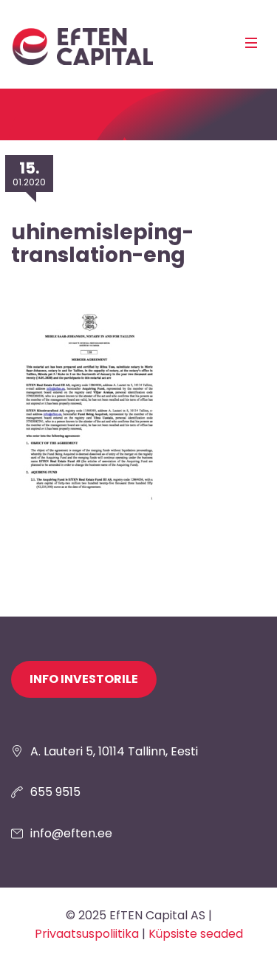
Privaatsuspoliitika (87, 933)
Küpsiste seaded (195, 933)
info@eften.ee (71, 833)
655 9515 (55, 791)
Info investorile (84, 678)
